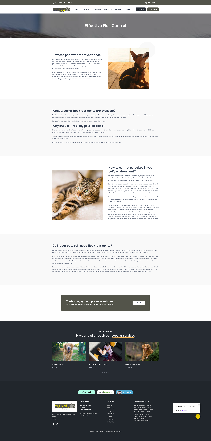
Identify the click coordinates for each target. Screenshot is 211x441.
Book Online (153, 9)
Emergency (97, 9)
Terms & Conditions (105, 432)
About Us (110, 405)
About (77, 9)
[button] (198, 416)
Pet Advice (118, 9)
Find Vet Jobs (117, 432)
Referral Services (132, 364)
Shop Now (141, 9)
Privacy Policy (94, 432)
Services (86, 9)
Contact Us (110, 422)
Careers (109, 416)
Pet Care (55, 367)
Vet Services (111, 408)
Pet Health (92, 367)
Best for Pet (108, 9)
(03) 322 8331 (152, 2)
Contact (128, 9)
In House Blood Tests (98, 364)
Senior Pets (57, 364)
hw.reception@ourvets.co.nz (88, 413)
